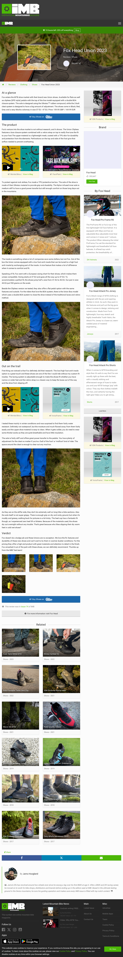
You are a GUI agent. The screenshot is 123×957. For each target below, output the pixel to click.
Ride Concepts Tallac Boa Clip (15, 690)
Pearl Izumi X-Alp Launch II (55, 800)
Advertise (106, 908)
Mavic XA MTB (9, 727)
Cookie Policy (108, 925)
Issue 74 (24, 606)
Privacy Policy (108, 930)
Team (104, 919)
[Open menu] (119, 23)
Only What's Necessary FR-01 (56, 836)
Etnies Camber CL (51, 654)
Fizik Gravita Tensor (52, 727)
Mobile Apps (107, 914)
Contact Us (88, 919)
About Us (88, 914)
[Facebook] (4, 930)
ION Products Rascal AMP (55, 690)
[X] (9, 930)
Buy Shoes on (38, 117)
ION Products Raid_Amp (13, 836)
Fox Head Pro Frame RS (102, 220)
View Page (92, 181)
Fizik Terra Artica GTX (12, 654)
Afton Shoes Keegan (11, 800)
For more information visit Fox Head (42, 613)
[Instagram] (15, 930)
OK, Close (112, 949)
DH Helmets (92, 260)
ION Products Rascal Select (14, 763)
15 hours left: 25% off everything (62, 30)
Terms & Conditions (110, 936)
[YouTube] (20, 930)
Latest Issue (89, 908)
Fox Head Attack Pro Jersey (102, 291)
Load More (102, 411)
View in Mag (28, 174)
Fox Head (90, 172)
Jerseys (90, 334)
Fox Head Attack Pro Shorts (102, 365)
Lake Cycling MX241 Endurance (57, 763)
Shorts (89, 402)
